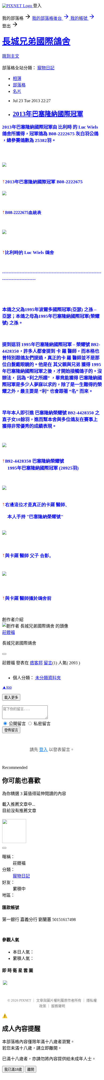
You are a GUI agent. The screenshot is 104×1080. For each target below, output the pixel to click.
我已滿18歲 (13, 1069)
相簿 (17, 78)
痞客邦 (36, 663)
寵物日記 (45, 68)
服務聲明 (58, 1006)
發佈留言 (11, 730)
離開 (30, 1069)
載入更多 (11, 698)
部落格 (19, 85)
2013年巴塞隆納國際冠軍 (48, 113)
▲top (7, 687)
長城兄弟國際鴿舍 (36, 41)
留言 (48, 663)
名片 (17, 91)
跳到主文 (10, 56)
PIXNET (25, 1000)
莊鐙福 (8, 632)
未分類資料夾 (48, 678)
